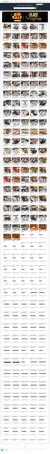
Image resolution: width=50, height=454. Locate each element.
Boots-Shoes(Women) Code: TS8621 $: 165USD (25, 40)
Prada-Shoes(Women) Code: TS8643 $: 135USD (42, 126)
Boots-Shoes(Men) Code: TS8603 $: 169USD (7, 174)
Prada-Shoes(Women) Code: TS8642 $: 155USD (7, 135)
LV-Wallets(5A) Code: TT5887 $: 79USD (25, 294)
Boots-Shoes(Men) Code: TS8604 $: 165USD (43, 164)
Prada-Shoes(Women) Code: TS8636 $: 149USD (16, 145)
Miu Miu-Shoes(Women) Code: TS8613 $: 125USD (25, 97)
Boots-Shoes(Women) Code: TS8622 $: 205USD (16, 40)
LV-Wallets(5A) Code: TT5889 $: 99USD (7, 294)
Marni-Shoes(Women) (33, 91)
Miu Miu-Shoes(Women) (24, 62)
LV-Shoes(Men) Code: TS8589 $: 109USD (25, 202)
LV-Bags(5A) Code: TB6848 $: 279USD (7, 260)
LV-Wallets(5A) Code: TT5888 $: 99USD (16, 294)
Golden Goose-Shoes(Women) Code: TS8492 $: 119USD (16, 399)
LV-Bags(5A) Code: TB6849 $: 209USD (43, 250)
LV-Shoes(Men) (32, 167)
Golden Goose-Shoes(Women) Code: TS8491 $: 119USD (25, 399)
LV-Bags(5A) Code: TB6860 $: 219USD (34, 231)
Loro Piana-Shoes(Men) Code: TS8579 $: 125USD (7, 306)
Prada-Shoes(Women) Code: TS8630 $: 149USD (25, 155)
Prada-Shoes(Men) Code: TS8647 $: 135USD (34, 222)
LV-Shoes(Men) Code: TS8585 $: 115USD (16, 212)
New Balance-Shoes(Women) (16, 24)
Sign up (45, 4)
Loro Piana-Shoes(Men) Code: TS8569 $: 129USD (7, 329)
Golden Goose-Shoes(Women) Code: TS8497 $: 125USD (16, 387)
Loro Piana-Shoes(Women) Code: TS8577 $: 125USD (7, 341)
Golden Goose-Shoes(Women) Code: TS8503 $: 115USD (7, 375)
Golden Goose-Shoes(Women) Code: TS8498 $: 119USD (7, 387)
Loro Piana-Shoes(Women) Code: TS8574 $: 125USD (34, 341)
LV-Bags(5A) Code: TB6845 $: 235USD (34, 260)
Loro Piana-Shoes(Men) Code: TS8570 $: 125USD (42, 318)
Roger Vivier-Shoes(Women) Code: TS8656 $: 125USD (25, 164)
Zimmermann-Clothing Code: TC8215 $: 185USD (43, 30)
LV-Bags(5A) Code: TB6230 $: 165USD (34, 30)
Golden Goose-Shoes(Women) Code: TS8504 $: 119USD (42, 364)
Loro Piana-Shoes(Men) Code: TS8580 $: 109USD (42, 294)
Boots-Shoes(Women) (6, 43)
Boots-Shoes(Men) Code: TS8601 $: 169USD (25, 174)
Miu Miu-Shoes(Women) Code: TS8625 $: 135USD (7, 78)
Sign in (47, 4)
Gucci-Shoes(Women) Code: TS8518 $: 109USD (7, 422)
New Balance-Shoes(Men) (24, 24)
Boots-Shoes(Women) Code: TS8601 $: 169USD (34, 49)
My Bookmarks (33, 444)
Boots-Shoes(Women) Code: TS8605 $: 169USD (42, 40)
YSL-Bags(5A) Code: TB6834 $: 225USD (25, 364)
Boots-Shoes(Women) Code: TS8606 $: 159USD (34, 40)
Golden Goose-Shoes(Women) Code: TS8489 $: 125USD (42, 399)
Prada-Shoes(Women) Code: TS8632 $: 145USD (7, 155)
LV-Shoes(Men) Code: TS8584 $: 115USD (25, 212)
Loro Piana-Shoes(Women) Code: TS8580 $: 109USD (25, 329)
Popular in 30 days (30, 444)
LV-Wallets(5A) (5, 286)
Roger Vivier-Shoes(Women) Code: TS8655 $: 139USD (34, 164)
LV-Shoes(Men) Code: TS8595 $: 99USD (16, 193)
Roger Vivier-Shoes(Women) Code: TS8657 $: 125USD (16, 164)
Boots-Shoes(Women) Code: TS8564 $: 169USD (7, 410)
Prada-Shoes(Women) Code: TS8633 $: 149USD (42, 145)
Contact (40, 1)
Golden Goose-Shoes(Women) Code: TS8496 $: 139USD (25, 387)
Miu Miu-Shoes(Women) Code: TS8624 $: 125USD (16, 78)
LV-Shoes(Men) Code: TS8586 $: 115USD (7, 212)
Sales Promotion (19, 444)
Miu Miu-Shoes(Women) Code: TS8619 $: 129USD (16, 88)
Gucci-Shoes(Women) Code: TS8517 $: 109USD (16, 422)
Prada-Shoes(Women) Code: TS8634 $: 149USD (34, 145)
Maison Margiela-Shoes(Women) (7, 356)
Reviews (37, 1)
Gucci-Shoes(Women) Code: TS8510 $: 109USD (34, 433)
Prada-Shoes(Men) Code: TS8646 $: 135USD (42, 222)
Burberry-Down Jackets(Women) (34, 286)
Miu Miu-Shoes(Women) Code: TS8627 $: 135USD (34, 69)
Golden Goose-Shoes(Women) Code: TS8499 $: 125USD (42, 375)
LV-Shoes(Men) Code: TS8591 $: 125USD (7, 202)
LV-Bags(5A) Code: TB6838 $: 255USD (7, 283)
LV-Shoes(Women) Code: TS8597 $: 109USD (25, 59)
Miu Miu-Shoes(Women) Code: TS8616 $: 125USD (42, 88)
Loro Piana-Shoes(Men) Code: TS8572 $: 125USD (25, 318)
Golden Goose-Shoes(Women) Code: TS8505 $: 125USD (34, 364)
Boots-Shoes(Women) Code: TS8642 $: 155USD (7, 40)
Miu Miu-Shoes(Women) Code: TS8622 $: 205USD (34, 78)
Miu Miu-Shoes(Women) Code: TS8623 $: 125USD (25, 78)
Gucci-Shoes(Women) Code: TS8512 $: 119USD (16, 433)
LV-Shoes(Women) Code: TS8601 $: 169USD (42, 49)
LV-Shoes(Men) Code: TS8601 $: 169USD (16, 183)
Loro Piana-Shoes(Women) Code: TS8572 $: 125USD (7, 352)
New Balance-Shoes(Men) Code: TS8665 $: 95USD (25, 30)
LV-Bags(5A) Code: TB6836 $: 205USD (25, 283)
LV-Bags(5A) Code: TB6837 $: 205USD (16, 283)
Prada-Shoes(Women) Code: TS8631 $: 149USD (16, 155)
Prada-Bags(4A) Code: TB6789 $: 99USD (7, 30)
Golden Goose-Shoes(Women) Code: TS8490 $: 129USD (34, 399)
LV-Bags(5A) (32, 24)
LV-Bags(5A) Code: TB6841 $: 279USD (25, 269)
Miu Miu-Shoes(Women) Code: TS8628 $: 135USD (25, 69)
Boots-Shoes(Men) (6, 167)
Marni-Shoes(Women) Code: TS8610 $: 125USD (7, 107)
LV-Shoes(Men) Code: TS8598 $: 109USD (33, 183)
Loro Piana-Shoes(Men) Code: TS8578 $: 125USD (16, 306)
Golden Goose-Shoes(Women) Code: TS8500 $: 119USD (34, 375)
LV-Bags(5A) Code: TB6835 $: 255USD (34, 283)
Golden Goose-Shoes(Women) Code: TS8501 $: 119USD (25, 375)
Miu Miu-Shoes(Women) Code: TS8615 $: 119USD (7, 97)
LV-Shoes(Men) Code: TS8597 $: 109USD (42, 183)
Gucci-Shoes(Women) (41, 402)
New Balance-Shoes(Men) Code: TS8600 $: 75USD (16, 222)
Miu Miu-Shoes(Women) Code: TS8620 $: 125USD (7, 88)
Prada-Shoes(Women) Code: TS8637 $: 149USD (7, 145)
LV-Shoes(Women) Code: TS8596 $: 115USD (34, 59)
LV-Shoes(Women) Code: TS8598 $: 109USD (16, 59)
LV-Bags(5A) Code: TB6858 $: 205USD (7, 241)
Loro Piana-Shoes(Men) (41, 286)
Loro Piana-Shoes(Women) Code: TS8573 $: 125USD (43, 341)
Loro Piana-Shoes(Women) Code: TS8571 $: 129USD (16, 352)
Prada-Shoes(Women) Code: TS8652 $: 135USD (7, 116)
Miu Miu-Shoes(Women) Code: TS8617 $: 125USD (34, 88)
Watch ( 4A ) (29, 440)
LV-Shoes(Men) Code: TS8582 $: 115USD (42, 212)
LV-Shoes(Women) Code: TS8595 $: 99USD (42, 59)
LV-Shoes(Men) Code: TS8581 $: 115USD (7, 222)
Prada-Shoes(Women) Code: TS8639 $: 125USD (34, 135)
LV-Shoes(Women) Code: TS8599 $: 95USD (7, 59)
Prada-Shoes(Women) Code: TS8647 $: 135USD (7, 126)
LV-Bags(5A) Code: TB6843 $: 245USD (7, 269)
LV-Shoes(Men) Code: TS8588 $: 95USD (33, 202)
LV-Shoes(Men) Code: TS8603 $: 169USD (42, 174)
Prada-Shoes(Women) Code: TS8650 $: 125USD (25, 116)
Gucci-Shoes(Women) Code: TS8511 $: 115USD (25, 433)
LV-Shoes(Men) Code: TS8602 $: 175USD (7, 183)
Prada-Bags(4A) (5, 24)
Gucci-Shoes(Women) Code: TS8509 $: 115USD (42, 433)
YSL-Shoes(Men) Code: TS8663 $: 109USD (34, 352)
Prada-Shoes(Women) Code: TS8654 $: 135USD (34, 107)
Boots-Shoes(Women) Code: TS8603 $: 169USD (16, 49)
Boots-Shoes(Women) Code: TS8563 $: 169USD (16, 410)
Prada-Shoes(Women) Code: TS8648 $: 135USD (42, 116)
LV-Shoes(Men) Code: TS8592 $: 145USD (42, 193)
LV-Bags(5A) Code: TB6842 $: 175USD (16, 269)
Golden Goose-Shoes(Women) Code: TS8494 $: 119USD (42, 387)
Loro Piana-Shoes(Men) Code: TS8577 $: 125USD (25, 306)
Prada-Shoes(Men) (24, 215)
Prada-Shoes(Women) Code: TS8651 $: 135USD (16, 116)
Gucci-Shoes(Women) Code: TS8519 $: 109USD (42, 410)
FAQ (31, 1)
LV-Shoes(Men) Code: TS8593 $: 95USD (33, 193)
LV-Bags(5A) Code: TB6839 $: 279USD (43, 271)
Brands (25, 1)
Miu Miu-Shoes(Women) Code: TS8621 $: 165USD (42, 78)
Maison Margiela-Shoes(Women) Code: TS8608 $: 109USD (7, 364)
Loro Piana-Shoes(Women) (7, 332)
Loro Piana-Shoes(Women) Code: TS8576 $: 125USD (16, 341)
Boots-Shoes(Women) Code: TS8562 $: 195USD (25, 410)
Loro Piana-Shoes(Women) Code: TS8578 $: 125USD (43, 329)
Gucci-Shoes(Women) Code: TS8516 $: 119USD (25, 422)
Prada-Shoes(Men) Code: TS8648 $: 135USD (25, 222)
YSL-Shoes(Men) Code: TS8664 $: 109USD (25, 352)
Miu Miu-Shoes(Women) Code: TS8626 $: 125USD (42, 69)
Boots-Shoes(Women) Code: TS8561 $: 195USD (34, 410)
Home (12, 1)
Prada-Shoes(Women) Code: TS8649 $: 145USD (34, 116)
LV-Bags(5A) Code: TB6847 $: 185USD (16, 260)
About (43, 1)
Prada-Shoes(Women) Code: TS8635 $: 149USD (25, 145)
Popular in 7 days (25, 444)
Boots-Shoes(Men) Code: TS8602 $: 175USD (16, 174)
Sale (28, 1)
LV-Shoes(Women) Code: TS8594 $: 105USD (7, 69)
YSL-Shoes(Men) (23, 344)
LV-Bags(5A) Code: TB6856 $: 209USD (25, 241)
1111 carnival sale (13, 444)
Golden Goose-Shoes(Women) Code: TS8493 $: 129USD (7, 399)
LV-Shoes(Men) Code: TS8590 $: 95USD (16, 202)
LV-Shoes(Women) (41, 43)
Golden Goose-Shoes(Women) (7, 367)
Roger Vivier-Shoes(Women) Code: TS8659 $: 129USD (42, 155)
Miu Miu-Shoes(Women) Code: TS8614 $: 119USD (16, 97)
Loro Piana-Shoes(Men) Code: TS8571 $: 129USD (34, 318)
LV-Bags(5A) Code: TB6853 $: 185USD (7, 250)
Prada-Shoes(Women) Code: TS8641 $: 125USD (16, 135)
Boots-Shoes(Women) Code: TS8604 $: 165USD (7, 49)
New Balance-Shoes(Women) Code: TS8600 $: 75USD (25, 107)
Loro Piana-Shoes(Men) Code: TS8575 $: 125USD (42, 306)
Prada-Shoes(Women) (33, 100)
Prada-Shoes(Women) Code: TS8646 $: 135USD (16, 126)
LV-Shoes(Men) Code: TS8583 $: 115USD (33, 212)
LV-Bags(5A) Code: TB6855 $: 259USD (34, 241)
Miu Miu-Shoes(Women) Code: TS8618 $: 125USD (25, 88)
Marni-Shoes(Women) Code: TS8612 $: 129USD (34, 97)
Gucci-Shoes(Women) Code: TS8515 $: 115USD (34, 422)
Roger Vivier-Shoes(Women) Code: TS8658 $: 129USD (7, 164)
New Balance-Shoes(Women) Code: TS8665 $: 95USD (16, 30)
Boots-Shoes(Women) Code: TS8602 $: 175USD (25, 49)
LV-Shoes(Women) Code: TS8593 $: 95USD (16, 69)
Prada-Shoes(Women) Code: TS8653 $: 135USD (42, 107)
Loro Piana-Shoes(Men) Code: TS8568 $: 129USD (16, 329)
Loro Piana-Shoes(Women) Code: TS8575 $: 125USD (25, 341)
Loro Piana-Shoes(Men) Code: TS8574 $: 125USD (7, 318)
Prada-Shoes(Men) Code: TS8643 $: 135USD (25, 231)
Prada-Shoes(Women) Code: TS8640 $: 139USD (25, 135)
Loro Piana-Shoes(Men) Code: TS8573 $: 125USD (16, 318)
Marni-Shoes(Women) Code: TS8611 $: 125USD (43, 97)
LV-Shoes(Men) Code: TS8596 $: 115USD (7, 193)
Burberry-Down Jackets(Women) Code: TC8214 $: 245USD (34, 294)
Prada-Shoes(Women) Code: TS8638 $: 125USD (42, 135)
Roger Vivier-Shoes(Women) (42, 148)
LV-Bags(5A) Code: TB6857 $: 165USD (16, 241)
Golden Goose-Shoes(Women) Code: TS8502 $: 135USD (16, 375)
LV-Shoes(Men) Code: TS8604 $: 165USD (33, 174)
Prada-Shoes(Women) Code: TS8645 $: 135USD (25, 126)
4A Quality (15, 1)
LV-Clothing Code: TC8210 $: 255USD (42, 283)
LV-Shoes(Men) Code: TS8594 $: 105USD (25, 193)
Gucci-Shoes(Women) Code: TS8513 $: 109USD (7, 433)
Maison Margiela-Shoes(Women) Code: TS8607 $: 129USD (16, 364)
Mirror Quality (21, 1)
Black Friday (16, 444)
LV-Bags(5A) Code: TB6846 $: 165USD (25, 260)
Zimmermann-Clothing (41, 24)
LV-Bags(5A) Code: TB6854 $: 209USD (43, 241)
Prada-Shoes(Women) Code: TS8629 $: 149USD (34, 155)
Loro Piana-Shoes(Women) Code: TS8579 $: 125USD (34, 329)
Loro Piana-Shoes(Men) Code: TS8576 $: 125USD (34, 306)
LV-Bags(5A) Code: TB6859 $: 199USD (43, 231)
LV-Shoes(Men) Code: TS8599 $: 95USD (25, 183)
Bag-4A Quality (22, 440)
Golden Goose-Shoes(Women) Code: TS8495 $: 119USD (34, 387)
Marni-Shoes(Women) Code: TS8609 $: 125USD (16, 107)
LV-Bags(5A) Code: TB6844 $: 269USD (43, 260)
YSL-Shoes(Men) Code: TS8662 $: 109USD (43, 352)
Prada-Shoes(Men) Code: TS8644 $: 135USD (16, 231)
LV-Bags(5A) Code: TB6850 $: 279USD (34, 250)
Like (33, 1)
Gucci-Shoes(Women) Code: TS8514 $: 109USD (42, 422)
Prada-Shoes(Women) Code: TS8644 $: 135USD (34, 126)
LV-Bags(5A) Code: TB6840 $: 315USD (34, 269)
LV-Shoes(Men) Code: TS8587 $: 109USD (42, 202)
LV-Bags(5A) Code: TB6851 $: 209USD (25, 250)
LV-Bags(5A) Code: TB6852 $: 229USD (16, 250)
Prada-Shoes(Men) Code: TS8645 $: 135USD (7, 231)
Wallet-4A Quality (26, 440)
